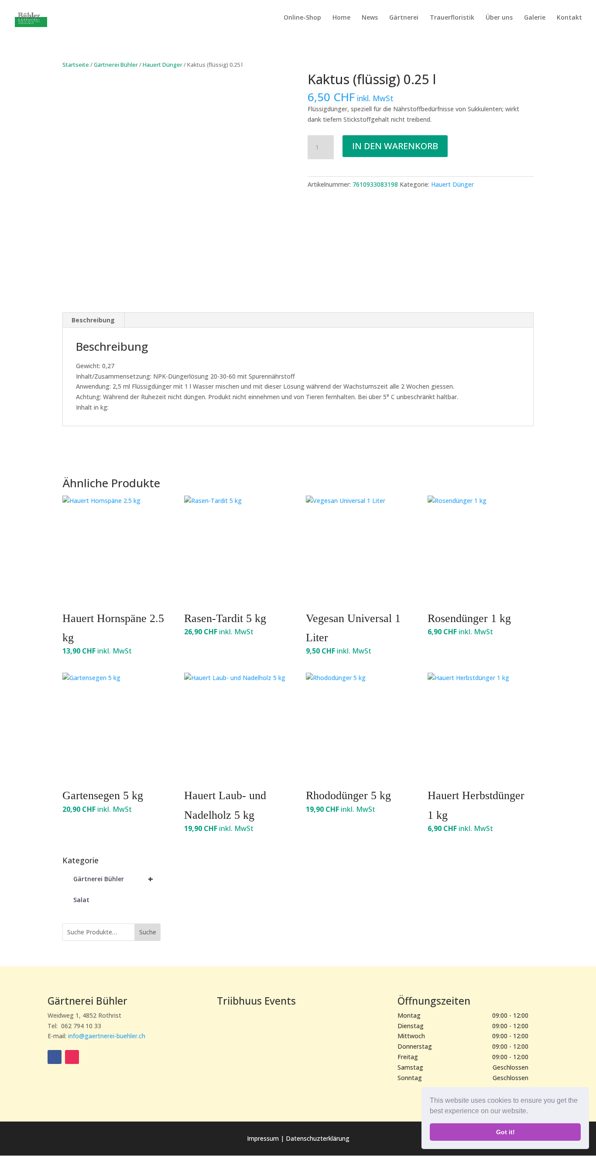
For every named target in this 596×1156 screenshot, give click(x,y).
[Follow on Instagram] (72, 1057)
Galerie (534, 17)
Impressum (264, 1138)
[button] (531, 1112)
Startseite (75, 64)
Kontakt (569, 17)
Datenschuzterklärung (317, 1138)
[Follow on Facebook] (55, 1057)
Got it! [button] (505, 1132)
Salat (81, 900)
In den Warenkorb (395, 146)
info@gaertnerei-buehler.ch (106, 1036)
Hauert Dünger (162, 64)
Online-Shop (302, 17)
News (370, 17)
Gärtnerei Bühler (116, 64)
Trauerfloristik (452, 17)
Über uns (499, 17)
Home (341, 17)
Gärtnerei (403, 17)
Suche (147, 932)
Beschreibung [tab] (93, 320)
